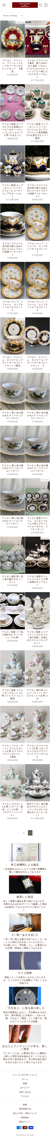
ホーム (25, 1079)
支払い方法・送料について (25, 1113)
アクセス (25, 1096)
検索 (25, 1083)
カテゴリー (25, 1087)
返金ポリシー (25, 1121)
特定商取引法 (25, 1109)
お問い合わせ (25, 1092)
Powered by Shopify (25, 1135)
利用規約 (25, 1117)
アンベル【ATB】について (25, 1075)
